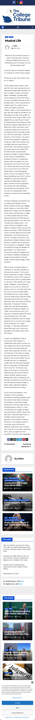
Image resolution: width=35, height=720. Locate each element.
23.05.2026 (10, 678)
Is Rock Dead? (10, 444)
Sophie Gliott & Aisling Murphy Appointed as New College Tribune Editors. (15, 567)
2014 (6, 37)
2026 (6, 478)
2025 (6, 500)
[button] (32, 682)
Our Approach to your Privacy (21, 717)
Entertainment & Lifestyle (12, 480)
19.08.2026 (9, 637)
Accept (17, 703)
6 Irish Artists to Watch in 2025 (17, 503)
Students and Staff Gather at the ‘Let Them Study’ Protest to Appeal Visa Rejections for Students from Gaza (16, 558)
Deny (17, 708)
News (10, 608)
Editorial (11, 650)
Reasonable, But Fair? (11, 573)
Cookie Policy (9, 717)
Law (10, 672)
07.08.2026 (10, 657)
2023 (6, 517)
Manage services (17, 697)
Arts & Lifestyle (13, 478)
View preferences (17, 713)
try (29, 55)
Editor (16, 46)
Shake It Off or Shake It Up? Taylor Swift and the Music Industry (17, 524)
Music (11, 37)
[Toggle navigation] (18, 27)
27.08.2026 (10, 616)
